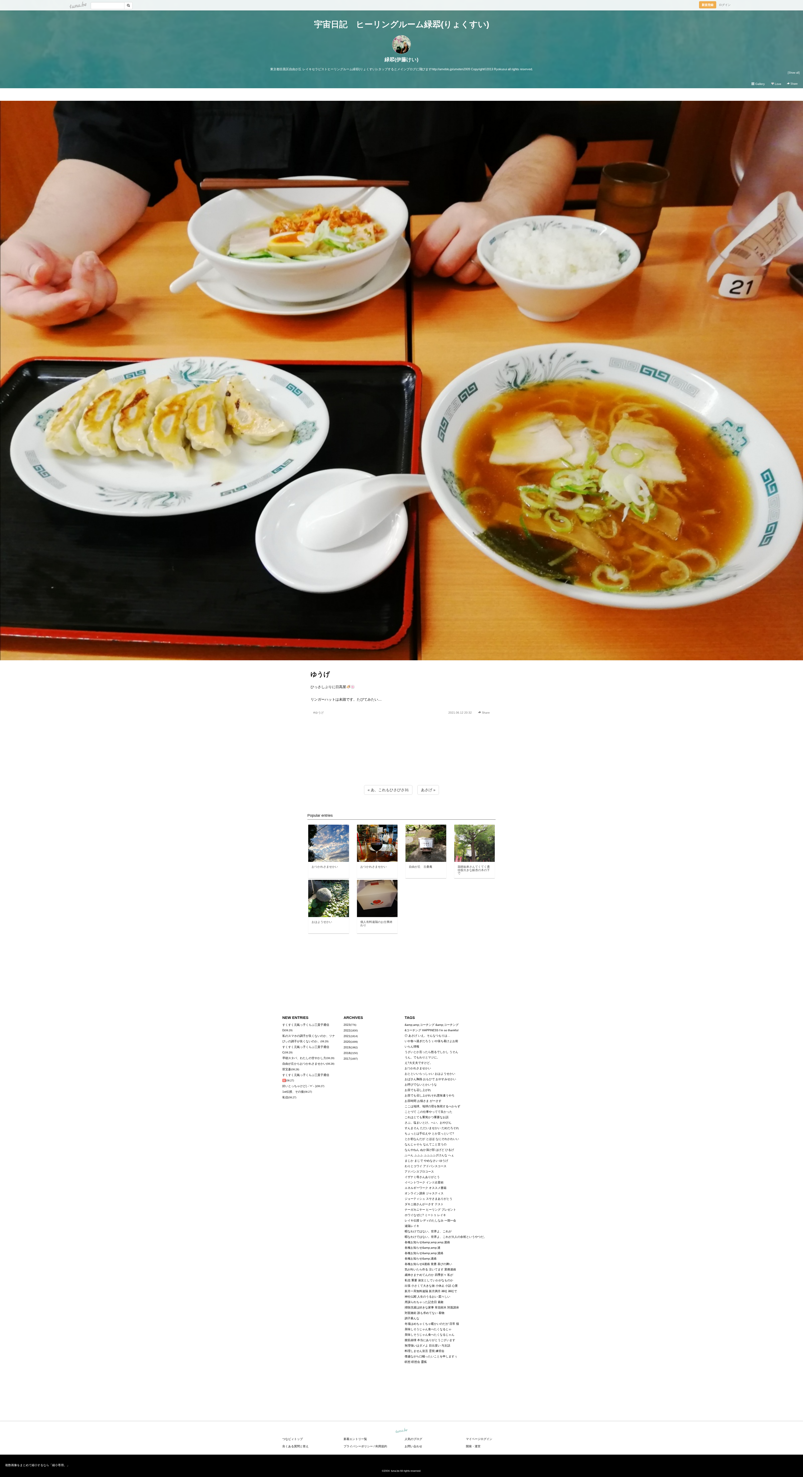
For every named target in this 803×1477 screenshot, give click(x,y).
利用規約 (381, 1446)
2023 (347, 1024)
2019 (347, 1047)
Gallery (759, 84)
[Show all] (794, 72)
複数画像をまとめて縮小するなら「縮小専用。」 (37, 1465)
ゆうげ (320, 674)
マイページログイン (479, 1439)
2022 (347, 1030)
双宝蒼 (286, 1069)
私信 (285, 1097)
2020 (347, 1041)
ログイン (725, 4)
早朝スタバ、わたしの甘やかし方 (304, 1058)
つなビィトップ (292, 1439)
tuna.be (401, 1431)
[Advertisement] (401, 759)
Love (777, 84)
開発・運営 (473, 1446)
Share (794, 83)
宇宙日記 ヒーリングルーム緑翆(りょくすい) (401, 24)
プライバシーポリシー (358, 1446)
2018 (347, 1053)
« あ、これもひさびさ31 (388, 790)
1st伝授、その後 (293, 1091)
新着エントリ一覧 (355, 1439)
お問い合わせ (413, 1446)
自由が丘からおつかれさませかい (304, 1063)
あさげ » (428, 790)
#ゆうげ (318, 712)
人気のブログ (413, 1439)
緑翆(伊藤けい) (401, 59)
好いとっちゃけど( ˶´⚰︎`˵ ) (299, 1086)
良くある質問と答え (295, 1446)
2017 (347, 1058)
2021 (347, 1036)
